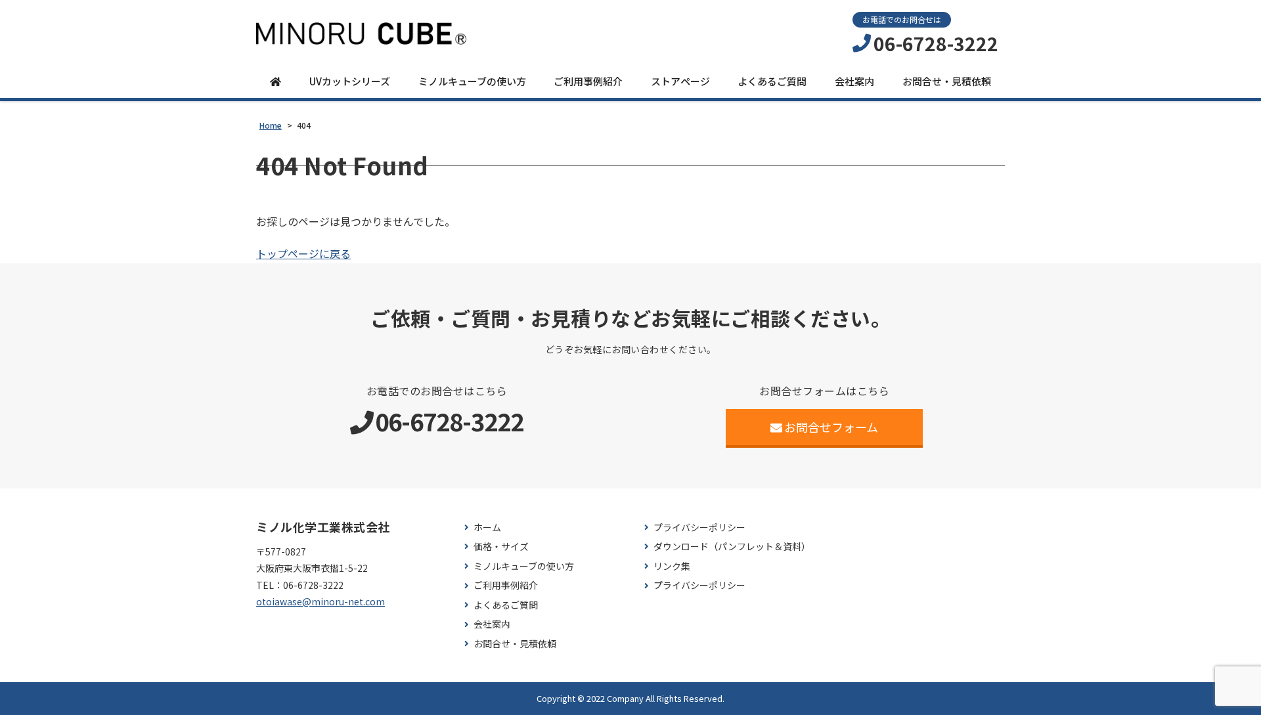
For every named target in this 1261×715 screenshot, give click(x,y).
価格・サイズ (501, 546)
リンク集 (671, 566)
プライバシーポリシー (699, 527)
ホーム (487, 527)
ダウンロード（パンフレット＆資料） (731, 546)
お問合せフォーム (831, 426)
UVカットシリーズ (349, 81)
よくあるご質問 (772, 81)
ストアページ (680, 81)
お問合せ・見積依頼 (946, 81)
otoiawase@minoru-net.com (320, 601)
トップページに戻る (303, 253)
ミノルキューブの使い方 (472, 81)
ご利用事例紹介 (588, 81)
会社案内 (854, 81)
